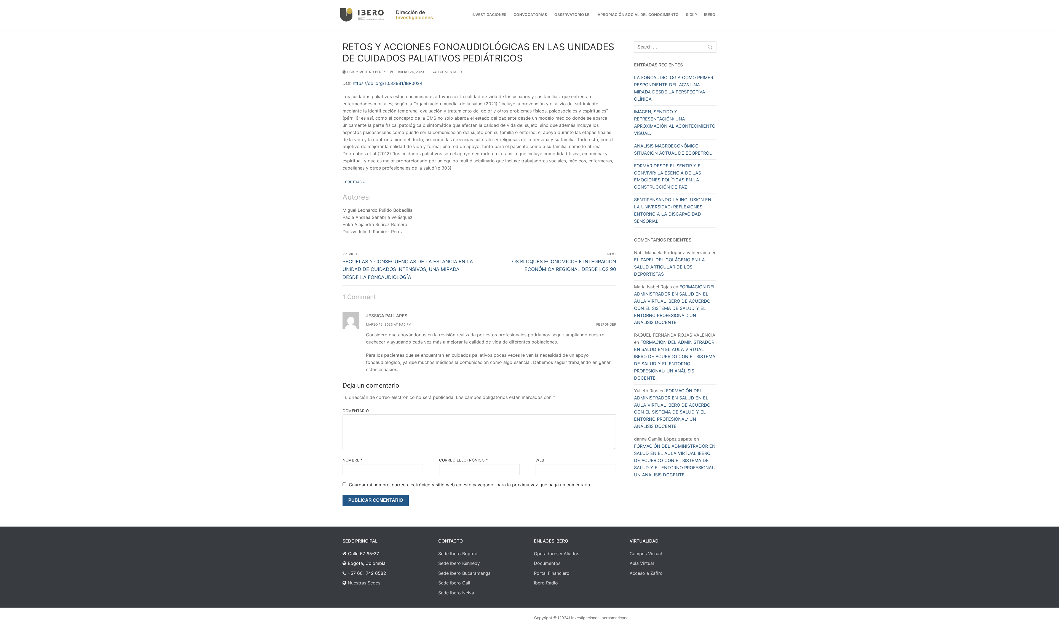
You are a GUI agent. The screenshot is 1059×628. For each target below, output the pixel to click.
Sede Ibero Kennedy (459, 563)
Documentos (547, 563)
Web (540, 460)
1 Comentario (449, 72)
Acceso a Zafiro (646, 573)
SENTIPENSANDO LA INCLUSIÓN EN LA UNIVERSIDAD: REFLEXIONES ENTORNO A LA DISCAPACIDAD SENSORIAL (672, 210)
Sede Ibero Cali (454, 583)
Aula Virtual (642, 563)
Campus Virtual (646, 553)
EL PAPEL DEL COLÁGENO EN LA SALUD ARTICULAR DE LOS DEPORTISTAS (669, 267)
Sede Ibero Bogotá (457, 553)
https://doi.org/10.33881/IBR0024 (387, 83)
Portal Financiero (551, 573)
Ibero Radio (546, 583)
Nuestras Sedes (364, 583)
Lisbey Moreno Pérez (366, 72)
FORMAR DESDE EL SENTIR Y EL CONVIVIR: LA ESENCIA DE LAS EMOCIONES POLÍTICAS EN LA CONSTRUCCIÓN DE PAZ (668, 176)
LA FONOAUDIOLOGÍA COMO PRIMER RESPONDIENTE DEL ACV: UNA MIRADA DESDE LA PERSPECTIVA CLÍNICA (673, 88)
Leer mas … (355, 181)
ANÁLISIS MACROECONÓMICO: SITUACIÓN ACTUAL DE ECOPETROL (673, 149)
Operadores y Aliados (556, 553)
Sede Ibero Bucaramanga (464, 573)
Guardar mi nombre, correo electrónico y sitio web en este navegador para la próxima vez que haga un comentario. (470, 484)
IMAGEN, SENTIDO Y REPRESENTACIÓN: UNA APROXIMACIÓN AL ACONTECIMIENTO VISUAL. (674, 122)
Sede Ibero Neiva (456, 592)
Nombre (353, 460)
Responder (606, 324)
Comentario (356, 411)
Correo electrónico (463, 460)
